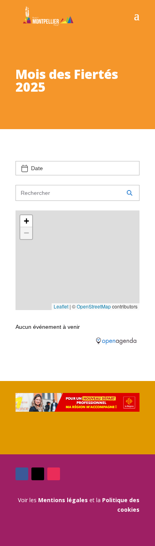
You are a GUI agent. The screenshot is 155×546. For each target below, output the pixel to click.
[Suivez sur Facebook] (21, 473)
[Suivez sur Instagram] (53, 473)
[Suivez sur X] (37, 473)
